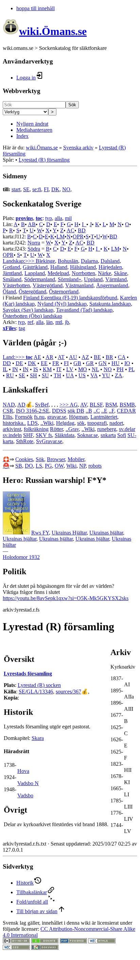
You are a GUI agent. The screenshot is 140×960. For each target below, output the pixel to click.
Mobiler (76, 459)
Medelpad (58, 273)
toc (39, 218)
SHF (28, 435)
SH (33, 375)
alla (58, 218)
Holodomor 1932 (21, 557)
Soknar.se (87, 435)
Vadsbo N (28, 783)
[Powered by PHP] (73, 941)
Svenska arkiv (78, 147)
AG (74, 404)
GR (90, 363)
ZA (118, 375)
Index (22, 136)
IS (35, 369)
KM (47, 369)
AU (73, 357)
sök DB (76, 411)
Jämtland (12, 273)
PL (131, 369)
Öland (9, 291)
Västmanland (79, 285)
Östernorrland (63, 291)
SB (18, 466)
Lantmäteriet (103, 417)
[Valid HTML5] (102, 941)
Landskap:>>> (19, 261)
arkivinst (12, 429)
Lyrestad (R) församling (44, 160)
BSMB (127, 404)
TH (57, 375)
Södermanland (39, 279)
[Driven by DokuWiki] (44, 948)
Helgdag (65, 423)
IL (5, 369)
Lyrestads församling (28, 673)
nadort (116, 423)
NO (66, 189)
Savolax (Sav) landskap (28, 310)
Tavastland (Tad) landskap (84, 310)
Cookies (24, 459)
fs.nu (39, 417)
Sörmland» (69, 279)
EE (44, 363)
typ (48, 218)
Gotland (11, 267)
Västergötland (48, 285)
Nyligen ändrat (32, 124)
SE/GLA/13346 (36, 691)
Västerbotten (16, 285)
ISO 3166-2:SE (32, 411)
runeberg (106, 429)
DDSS (59, 411)
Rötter (56, 429)
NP (82, 466)
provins (24, 218)
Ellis (7, 417)
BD (82, 230)
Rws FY (40, 533)
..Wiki (46, 423)
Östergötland (32, 291)
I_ (84, 224)
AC (70, 230)
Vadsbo (25, 795)
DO (29, 466)
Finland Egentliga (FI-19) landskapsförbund (70, 298)
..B (89, 411)
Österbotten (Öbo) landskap (32, 316)
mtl (58, 322)
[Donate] (44, 941)
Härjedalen (110, 267)
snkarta (108, 435)
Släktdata (64, 435)
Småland (12, 279)
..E (104, 411)
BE (97, 357)
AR (49, 357)
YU (106, 375)
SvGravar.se (49, 441)
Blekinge (45, 261)
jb (67, 322)
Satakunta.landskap (110, 304)
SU (45, 375)
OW (59, 466)
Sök (72, 104)
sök (81, 423)
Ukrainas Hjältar (69, 533)
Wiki (71, 466)
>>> (64, 404)
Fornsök (24, 417)
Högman (78, 417)
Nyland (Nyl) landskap (62, 304)
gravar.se (56, 417)
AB (32, 224)
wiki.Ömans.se (42, 147)
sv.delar (127, 429)
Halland (58, 267)
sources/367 (68, 691)
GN (103, 363)
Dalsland (110, 261)
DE (19, 363)
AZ (85, 357)
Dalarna (89, 261)
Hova (23, 771)
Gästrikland (35, 267)
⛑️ (6, 466)
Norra (34, 243)
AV (83, 404)
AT (61, 357)
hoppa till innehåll (35, 8)
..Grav (72, 429)
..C (96, 411)
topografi (97, 423)
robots (95, 466)
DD (7, 363)
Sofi (121, 435)
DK (55, 189)
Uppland (93, 279)
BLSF (96, 404)
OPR (78, 236)
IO (127, 363)
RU (10, 375)
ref (30, 322)
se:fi (36, 189)
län (49, 322)
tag (22, 328)
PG (48, 466)
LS (39, 466)
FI (46, 189)
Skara (38, 738)
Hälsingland (83, 267)
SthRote (24, 441)
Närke (104, 273)
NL (95, 369)
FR (55, 363)
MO (82, 369)
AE (37, 357)
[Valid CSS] (16, 948)
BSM (111, 404)
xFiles (9, 328)
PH (120, 369)
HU (115, 363)
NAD (9, 404)
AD (21, 404)
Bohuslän (68, 261)
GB (77, 363)
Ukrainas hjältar (106, 533)
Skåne (120, 273)
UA (70, 375)
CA (121, 357)
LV (69, 369)
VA (94, 375)
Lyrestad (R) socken (39, 685)
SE (26, 189)
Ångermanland (112, 285)
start (16, 189)
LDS (32, 423)
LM (60, 236)
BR (109, 357)
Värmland (116, 279)
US (82, 375)
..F (111, 411)
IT (59, 369)
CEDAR (126, 411)
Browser (56, 459)
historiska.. (14, 423)
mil (68, 218)
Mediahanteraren (34, 130)
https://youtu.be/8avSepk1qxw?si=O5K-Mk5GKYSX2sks (65, 598)
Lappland (34, 273)
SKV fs (44, 435)
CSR (8, 411)
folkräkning (36, 429)
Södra (34, 249)
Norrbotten (83, 273)
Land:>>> (14, 357)
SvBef (42, 404)
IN (15, 369)
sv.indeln (12, 435)
